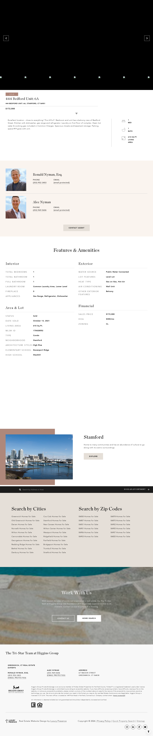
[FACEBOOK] (139, 727)
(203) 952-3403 (39, 182)
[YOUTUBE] (145, 727)
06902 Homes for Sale (120, 524)
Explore (93, 456)
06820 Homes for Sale (120, 536)
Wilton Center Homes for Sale (56, 528)
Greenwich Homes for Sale (24, 516)
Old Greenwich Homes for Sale (25, 520)
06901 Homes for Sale (88, 528)
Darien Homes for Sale (22, 524)
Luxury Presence (58, 721)
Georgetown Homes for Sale (24, 540)
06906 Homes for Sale (88, 532)
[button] (136, 489)
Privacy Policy (104, 721)
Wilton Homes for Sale (22, 532)
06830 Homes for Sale (88, 516)
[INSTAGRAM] (127, 727)
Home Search (89, 618)
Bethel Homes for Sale (22, 548)
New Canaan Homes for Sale (56, 524)
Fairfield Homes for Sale (54, 540)
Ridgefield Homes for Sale (55, 536)
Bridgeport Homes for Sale (55, 544)
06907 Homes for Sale (120, 532)
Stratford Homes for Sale (54, 552)
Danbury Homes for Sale (22, 552)
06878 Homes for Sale (120, 516)
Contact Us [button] (63, 618)
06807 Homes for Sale (88, 520)
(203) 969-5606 (39, 210)
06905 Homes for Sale (120, 528)
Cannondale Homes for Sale (24, 536)
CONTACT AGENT (76, 228)
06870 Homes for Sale (120, 520)
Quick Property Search (123, 721)
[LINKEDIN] (133, 727)
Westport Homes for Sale (54, 532)
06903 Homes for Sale (88, 536)
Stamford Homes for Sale (54, 520)
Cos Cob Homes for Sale (54, 516)
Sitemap (141, 721)
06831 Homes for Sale (88, 524)
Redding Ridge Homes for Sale (25, 544)
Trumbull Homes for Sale (54, 548)
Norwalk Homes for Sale (22, 528)
